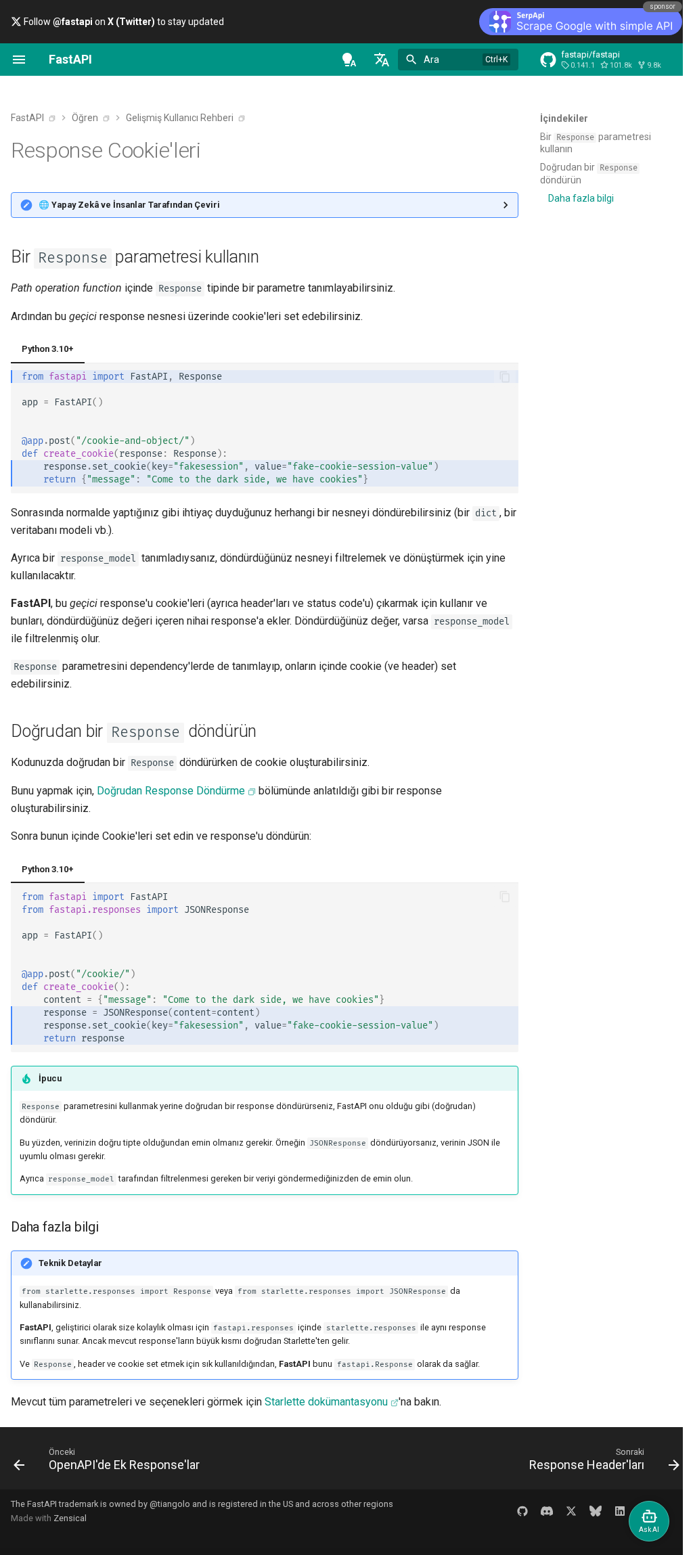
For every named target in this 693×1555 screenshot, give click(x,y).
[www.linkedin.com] (610, 1511)
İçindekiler (564, 118)
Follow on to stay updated (123, 21)
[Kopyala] (495, 377)
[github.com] (512, 1511)
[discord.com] (536, 1511)
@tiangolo (170, 1504)
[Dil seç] (381, 59)
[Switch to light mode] (349, 59)
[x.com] (561, 1511)
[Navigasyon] (18, 59)
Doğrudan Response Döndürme (171, 790)
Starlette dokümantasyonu (326, 1401)
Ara (431, 59)
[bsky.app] (585, 1511)
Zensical (70, 1518)
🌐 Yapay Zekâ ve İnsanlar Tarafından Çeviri (129, 205)
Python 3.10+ (48, 349)
